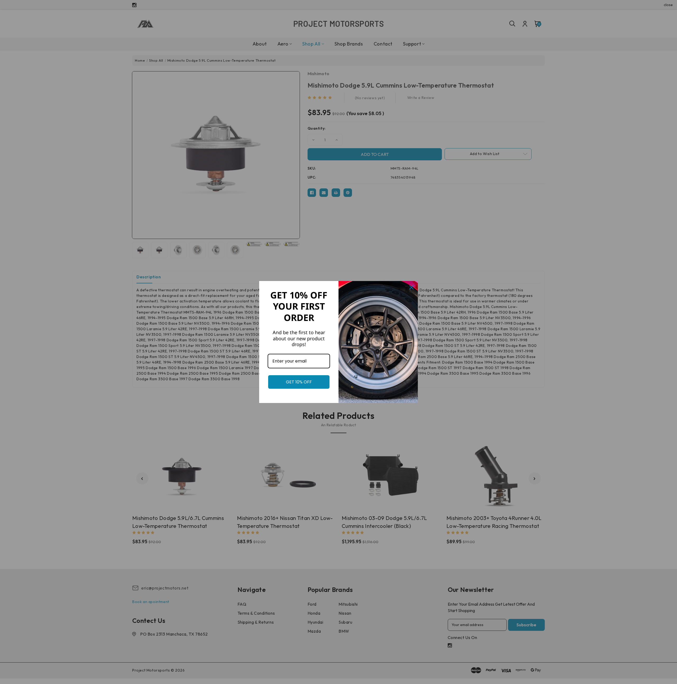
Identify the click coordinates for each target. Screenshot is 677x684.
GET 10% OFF (299, 382)
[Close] (411, 287)
